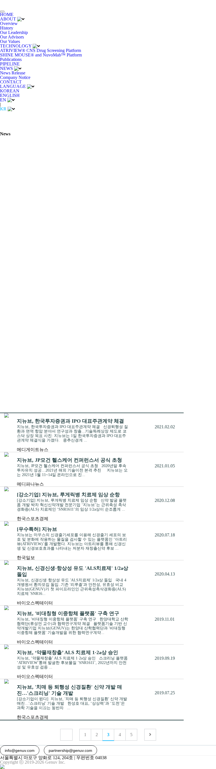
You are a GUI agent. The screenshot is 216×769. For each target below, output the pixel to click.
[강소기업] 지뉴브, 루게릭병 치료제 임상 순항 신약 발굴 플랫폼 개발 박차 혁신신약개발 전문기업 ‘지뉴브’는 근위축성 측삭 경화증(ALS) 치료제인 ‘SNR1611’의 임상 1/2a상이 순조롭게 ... (72, 504)
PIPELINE (10, 64)
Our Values (10, 41)
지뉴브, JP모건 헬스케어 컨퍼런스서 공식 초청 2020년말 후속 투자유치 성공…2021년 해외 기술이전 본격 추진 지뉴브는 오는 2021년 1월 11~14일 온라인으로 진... (72, 470)
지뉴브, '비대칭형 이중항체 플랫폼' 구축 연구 (68, 613)
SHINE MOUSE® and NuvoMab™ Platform (41, 55)
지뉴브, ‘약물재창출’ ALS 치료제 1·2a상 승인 (67, 652)
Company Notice (15, 77)
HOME (7, 14)
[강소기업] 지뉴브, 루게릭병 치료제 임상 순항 (68, 494)
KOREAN (9, 90)
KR (3, 108)
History (6, 28)
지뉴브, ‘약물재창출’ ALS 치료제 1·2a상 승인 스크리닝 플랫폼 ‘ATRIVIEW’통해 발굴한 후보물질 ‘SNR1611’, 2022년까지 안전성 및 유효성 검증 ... (72, 662)
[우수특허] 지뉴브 (37, 529)
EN (3, 99)
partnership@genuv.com (70, 750)
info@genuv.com (20, 750)
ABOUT (8, 19)
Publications (11, 59)
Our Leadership (14, 32)
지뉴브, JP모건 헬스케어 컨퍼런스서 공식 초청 (69, 460)
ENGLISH (10, 95)
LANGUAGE (13, 86)
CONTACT (11, 81)
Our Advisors (12, 37)
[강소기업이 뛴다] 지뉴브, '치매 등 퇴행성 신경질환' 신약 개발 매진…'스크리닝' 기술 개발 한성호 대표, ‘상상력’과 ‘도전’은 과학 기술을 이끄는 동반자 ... (72, 703)
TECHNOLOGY (16, 46)
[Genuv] (17, 3)
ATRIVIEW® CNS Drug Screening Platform (40, 50)
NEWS (6, 68)
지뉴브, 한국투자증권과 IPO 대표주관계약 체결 (70, 421)
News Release (12, 72)
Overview (9, 23)
